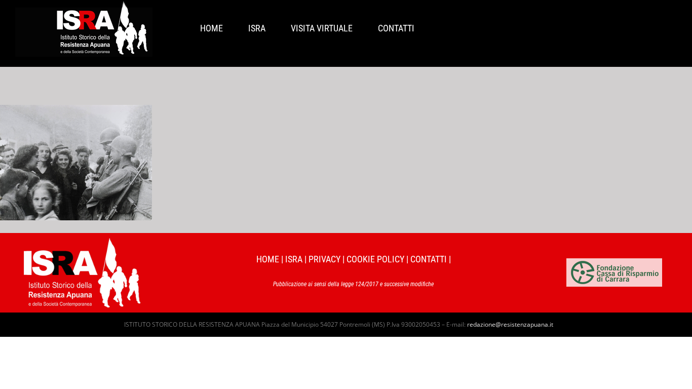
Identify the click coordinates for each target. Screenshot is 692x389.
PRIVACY (324, 259)
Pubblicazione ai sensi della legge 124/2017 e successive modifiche (353, 284)
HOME (267, 259)
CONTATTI (428, 259)
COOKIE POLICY (375, 259)
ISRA (293, 259)
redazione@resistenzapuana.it (510, 324)
